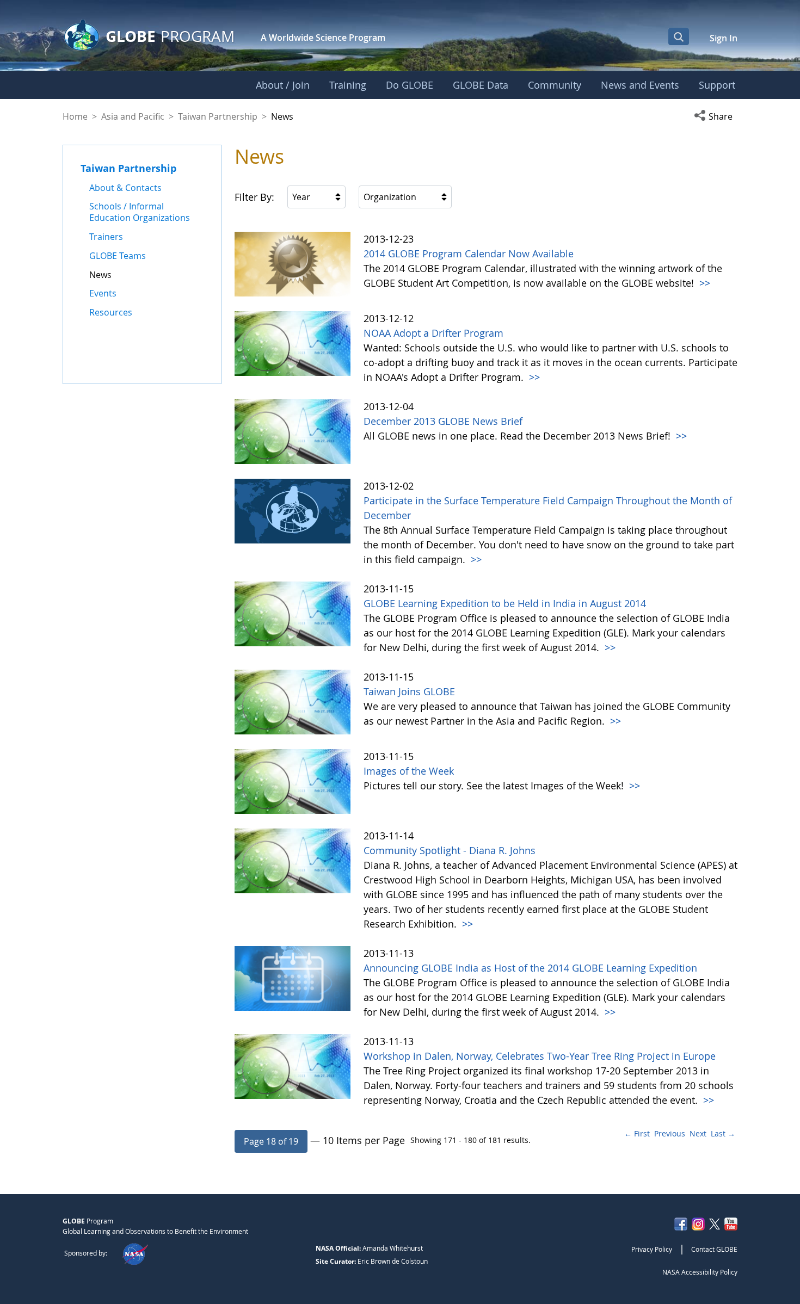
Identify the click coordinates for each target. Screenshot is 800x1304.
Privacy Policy (651, 1249)
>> (703, 282)
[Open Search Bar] (678, 36)
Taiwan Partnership (217, 116)
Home (75, 116)
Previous (669, 1133)
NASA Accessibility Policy (699, 1272)
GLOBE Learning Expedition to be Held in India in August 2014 (505, 603)
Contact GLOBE (714, 1249)
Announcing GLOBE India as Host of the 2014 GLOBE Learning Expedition (530, 967)
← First (637, 1133)
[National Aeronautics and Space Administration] (134, 1253)
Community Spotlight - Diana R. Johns (450, 850)
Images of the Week (409, 770)
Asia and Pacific (132, 116)
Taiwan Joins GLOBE (409, 691)
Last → (723, 1133)
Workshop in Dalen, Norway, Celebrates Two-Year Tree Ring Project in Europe (540, 1055)
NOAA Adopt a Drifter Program (433, 332)
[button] (715, 116)
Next (698, 1133)
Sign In (723, 38)
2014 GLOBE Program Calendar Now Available (469, 253)
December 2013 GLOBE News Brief (443, 421)
